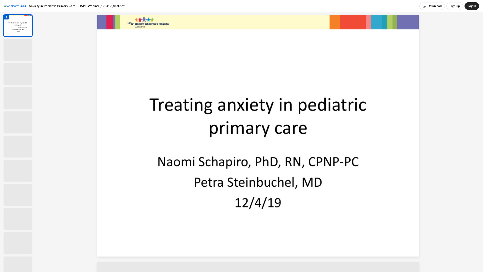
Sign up (455, 6)
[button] (18, 25)
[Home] (15, 6)
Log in (472, 6)
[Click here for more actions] (414, 6)
